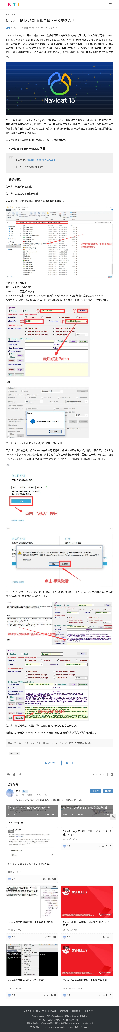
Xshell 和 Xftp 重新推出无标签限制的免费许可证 (86, 924)
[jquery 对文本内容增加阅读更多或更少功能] (32, 902)
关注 (97, 791)
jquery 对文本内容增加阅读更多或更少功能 (30, 922)
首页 (7, 14)
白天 (8, 27)
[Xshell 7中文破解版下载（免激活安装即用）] (87, 960)
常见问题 (88, 1011)
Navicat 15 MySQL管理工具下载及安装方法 (71, 743)
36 (81, 988)
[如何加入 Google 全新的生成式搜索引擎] (32, 843)
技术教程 (12, 889)
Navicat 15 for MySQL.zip (41, 159)
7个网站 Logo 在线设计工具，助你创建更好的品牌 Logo (87, 833)
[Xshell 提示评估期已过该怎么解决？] (32, 960)
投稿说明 (64, 1011)
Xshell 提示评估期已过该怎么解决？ (27, 980)
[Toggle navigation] (110, 4)
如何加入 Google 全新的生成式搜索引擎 (29, 863)
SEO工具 (14, 753)
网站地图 (83, 1016)
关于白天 (28, 1011)
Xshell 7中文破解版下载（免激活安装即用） (86, 980)
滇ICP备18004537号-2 (71, 1020)
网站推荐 (40, 1011)
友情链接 (52, 1011)
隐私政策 (76, 1011)
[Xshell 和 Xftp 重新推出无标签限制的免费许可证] (87, 902)
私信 (109, 791)
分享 (43, 27)
